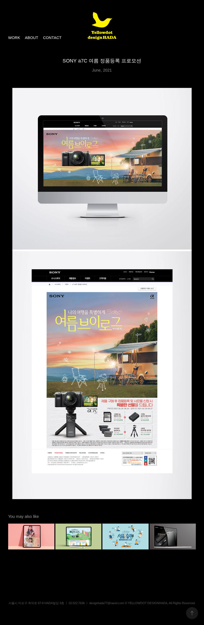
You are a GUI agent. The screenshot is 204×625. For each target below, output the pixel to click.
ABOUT (31, 38)
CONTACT (52, 38)
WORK (14, 38)
